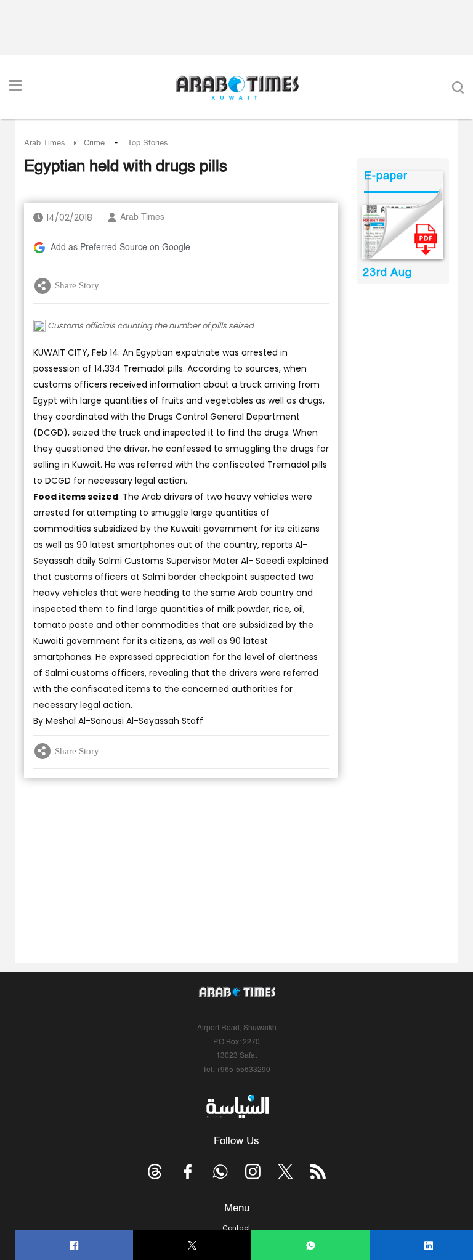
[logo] (236, 87)
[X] (192, 1245)
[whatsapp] (310, 1245)
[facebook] (74, 1245)
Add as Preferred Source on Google (120, 247)
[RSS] (318, 1171)
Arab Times (44, 143)
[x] (285, 1171)
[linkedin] (429, 1245)
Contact (236, 1228)
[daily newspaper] (402, 232)
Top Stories (147, 143)
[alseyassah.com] (236, 1106)
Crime (94, 143)
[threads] (155, 1171)
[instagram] (253, 1171)
